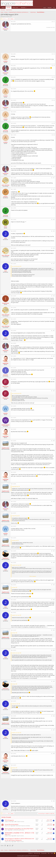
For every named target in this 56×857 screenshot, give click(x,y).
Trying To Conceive (20, 821)
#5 (54, 88)
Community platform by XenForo (28, 855)
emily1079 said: (15, 515)
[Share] (52, 21)
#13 (54, 208)
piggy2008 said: (15, 486)
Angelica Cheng (8, 821)
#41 (54, 612)
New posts (3, 9)
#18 (54, 295)
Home (3, 7)
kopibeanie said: (15, 703)
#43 (54, 650)
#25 (54, 379)
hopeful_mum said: (16, 565)
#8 (54, 123)
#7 (54, 111)
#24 (54, 367)
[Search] (54, 7)
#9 (54, 135)
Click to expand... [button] (32, 576)
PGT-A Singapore (9, 820)
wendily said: (14, 540)
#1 (54, 21)
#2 (54, 54)
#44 (54, 681)
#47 (54, 730)
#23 (54, 356)
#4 (54, 77)
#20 (54, 319)
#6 (54, 100)
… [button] (6, 18)
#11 (54, 177)
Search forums (9, 9)
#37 (54, 550)
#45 (54, 701)
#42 (54, 630)
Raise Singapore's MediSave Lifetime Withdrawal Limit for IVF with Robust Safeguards (19, 839)
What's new (15, 7)
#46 (54, 716)
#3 (54, 65)
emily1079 (4, 16)
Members (23, 7)
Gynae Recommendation (11, 824)
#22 (54, 343)
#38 (54, 562)
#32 (54, 483)
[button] (19, 7)
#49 (54, 765)
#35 (54, 526)
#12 (54, 189)
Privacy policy (44, 853)
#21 (54, 330)
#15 (54, 231)
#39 (54, 584)
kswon (6, 829)
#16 (54, 248)
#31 (54, 472)
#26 (54, 390)
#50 (54, 801)
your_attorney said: (16, 266)
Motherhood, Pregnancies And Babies (23, 825)
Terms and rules (37, 853)
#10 (54, 166)
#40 (54, 599)
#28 (54, 417)
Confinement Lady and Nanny (18, 829)
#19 (54, 307)
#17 (54, 263)
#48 (54, 753)
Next (12, 18)
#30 (54, 440)
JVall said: (14, 587)
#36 (54, 537)
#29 (54, 429)
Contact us (30, 853)
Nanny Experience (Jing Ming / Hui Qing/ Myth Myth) (19, 828)
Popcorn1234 (7, 825)
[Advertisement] (28, 41)
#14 (54, 219)
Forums (8, 7)
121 (8, 18)
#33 (54, 501)
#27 (54, 406)
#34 (54, 513)
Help (49, 853)
